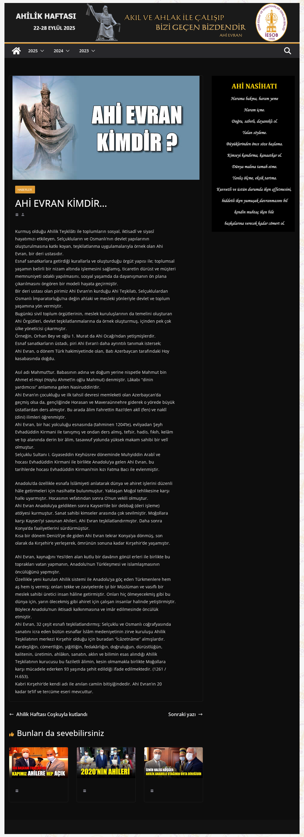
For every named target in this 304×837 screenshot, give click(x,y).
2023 (84, 50)
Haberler (25, 189)
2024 (58, 50)
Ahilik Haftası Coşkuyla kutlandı (51, 714)
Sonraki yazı (182, 714)
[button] (41, 51)
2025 (33, 50)
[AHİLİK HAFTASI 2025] (16, 51)
